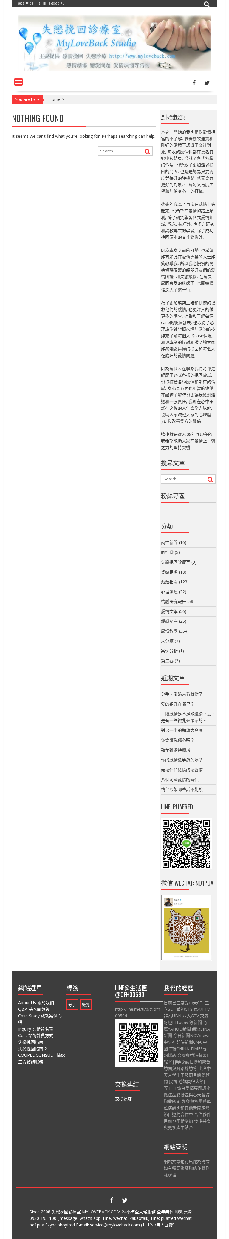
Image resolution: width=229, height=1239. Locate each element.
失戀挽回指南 (30, 1042)
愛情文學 (169, 611)
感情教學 (169, 631)
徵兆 (86, 1004)
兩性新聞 (169, 542)
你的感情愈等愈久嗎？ (182, 760)
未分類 (167, 641)
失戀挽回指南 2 (32, 1048)
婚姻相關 (169, 582)
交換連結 (123, 1099)
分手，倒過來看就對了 (182, 694)
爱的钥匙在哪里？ (177, 704)
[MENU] (18, 82)
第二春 (167, 660)
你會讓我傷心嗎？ (177, 740)
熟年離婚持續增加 (177, 750)
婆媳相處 (169, 572)
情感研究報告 (173, 601)
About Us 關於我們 (36, 1002)
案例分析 (169, 651)
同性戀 (167, 552)
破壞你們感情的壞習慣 (182, 769)
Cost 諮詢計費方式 (35, 1035)
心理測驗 (169, 591)
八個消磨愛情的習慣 (180, 779)
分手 (72, 1004)
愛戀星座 (169, 621)
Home (55, 99)
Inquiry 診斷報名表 (35, 1029)
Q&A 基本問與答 (33, 1009)
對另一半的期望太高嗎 (182, 730)
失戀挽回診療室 (175, 562)
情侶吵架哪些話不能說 (182, 789)
